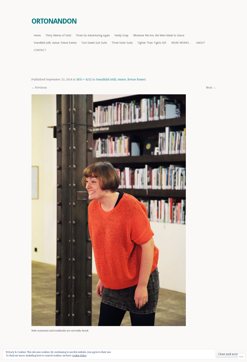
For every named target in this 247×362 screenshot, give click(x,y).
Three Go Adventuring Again (93, 35)
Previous (39, 87)
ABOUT (200, 42)
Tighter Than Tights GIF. (152, 42)
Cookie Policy (79, 355)
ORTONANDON (54, 21)
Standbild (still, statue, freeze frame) (55, 42)
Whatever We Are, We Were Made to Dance (158, 35)
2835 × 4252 (84, 79)
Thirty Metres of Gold (58, 35)
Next (211, 87)
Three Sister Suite (122, 42)
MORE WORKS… (181, 42)
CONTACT (40, 50)
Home (37, 35)
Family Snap (121, 35)
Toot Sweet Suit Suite (94, 42)
